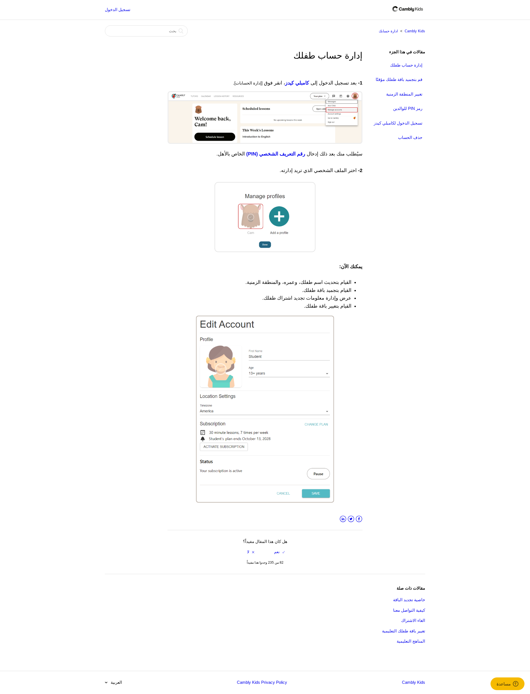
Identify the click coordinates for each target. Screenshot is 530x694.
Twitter (351, 519)
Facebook (359, 519)
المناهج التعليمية (411, 641)
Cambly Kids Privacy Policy (262, 682)
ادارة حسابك (388, 31)
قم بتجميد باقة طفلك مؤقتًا (399, 79)
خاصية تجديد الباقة (409, 599)
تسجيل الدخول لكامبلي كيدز (398, 123)
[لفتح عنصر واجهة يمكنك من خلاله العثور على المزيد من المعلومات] (507, 684)
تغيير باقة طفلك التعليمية (403, 631)
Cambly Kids (415, 31)
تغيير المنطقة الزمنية (404, 94)
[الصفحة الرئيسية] (407, 12)
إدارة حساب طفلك (406, 65)
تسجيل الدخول (117, 9)
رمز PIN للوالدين (407, 108)
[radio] (279, 551)
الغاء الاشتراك (413, 620)
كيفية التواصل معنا (409, 610)
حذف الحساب (410, 137)
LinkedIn (343, 519)
